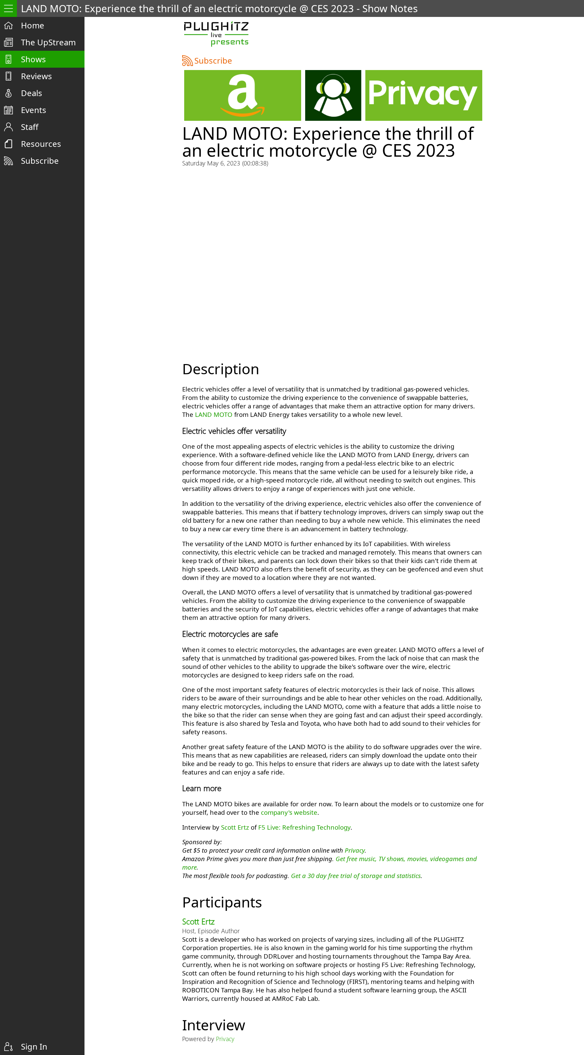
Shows (33, 59)
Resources (41, 143)
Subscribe (40, 160)
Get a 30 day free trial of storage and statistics (356, 875)
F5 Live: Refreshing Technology (304, 827)
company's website (289, 812)
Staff (30, 126)
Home (32, 25)
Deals (31, 92)
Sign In (34, 1046)
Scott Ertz (235, 827)
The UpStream (48, 42)
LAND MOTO (214, 414)
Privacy (355, 850)
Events (33, 109)
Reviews (36, 76)
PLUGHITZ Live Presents (216, 34)
